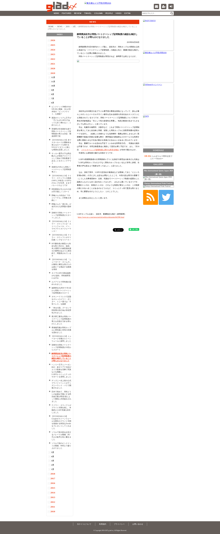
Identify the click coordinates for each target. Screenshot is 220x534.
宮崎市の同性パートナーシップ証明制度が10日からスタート (61, 347)
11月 (53, 82)
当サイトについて (84, 524)
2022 (53, 59)
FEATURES (66, 13)
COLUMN (98, 13)
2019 (67, 27)
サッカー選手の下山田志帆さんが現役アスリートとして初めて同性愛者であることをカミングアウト (61, 158)
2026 (53, 40)
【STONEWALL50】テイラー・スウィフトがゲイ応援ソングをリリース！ (61, 237)
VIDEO (118, 13)
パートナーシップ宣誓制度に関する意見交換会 (100, 150)
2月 (52, 465)
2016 (53, 483)
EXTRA (127, 13)
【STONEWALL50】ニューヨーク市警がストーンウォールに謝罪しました (61, 338)
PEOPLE (109, 13)
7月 (52, 98)
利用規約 (102, 524)
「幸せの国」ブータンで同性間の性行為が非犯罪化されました (61, 310)
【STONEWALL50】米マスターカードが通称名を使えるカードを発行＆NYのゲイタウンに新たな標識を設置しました (61, 145)
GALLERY (52, 18)
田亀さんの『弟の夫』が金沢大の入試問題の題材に (61, 206)
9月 (52, 90)
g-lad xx (62, 7)
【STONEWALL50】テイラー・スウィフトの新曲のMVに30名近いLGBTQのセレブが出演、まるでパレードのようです (61, 180)
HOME (51, 27)
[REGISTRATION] (163, 6)
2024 (53, 50)
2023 (53, 54)
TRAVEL (87, 13)
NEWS (56, 13)
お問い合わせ (137, 524)
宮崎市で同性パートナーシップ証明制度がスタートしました (61, 215)
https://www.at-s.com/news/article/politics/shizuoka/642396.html (101, 217)
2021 (53, 64)
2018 (53, 474)
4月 (52, 456)
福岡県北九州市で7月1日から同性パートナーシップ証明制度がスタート (61, 290)
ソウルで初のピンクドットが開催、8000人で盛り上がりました (61, 445)
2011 (53, 507)
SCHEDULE (158, 150)
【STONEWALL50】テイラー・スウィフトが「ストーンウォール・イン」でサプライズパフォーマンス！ (61, 226)
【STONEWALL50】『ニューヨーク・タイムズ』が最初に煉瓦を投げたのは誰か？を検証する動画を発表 (61, 264)
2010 (53, 511)
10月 (53, 86)
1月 (52, 469)
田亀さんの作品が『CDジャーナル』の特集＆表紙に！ (61, 197)
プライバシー (119, 524)
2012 (53, 502)
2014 (53, 492)
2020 (53, 68)
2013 (53, 497)
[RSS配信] (150, 197)
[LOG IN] (171, 6)
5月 (52, 452)
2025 (53, 45)
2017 (53, 478)
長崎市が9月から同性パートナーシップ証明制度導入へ (61, 169)
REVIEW (77, 13)
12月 (53, 77)
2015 (53, 488)
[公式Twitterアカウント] (166, 197)
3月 (52, 461)
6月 (74, 27)
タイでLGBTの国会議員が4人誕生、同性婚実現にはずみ (61, 275)
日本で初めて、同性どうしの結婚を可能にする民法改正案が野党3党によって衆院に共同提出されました (61, 396)
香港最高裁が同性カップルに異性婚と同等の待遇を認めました (61, 330)
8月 (52, 94)
